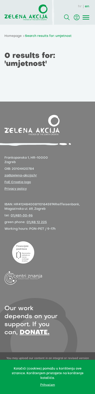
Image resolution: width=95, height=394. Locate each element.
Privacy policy (15, 189)
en (87, 6)
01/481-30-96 (22, 215)
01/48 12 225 (37, 222)
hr (80, 6)
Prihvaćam (47, 384)
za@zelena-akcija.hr (20, 175)
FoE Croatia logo (17, 182)
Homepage (13, 36)
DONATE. (34, 333)
